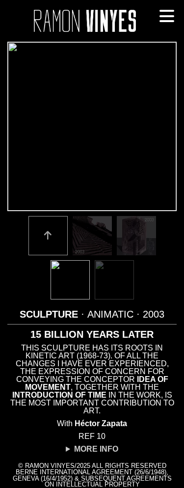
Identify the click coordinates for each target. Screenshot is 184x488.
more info (96, 449)
